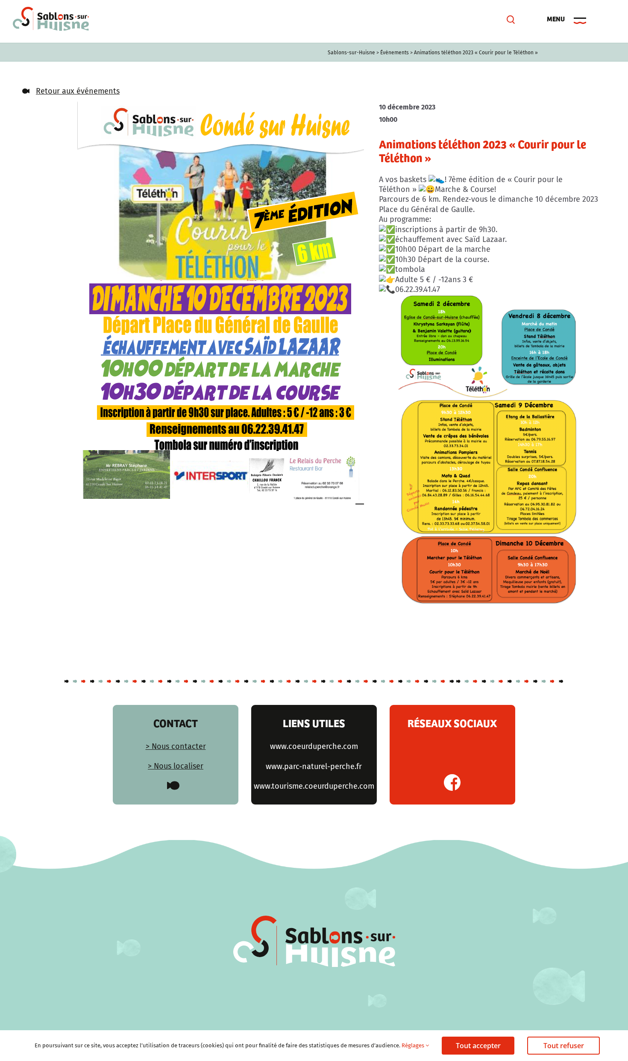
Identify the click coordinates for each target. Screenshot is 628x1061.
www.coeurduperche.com (314, 746)
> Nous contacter (176, 746)
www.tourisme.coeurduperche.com (314, 786)
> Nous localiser (175, 766)
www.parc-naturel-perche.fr (314, 766)
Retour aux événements (78, 91)
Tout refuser (563, 1045)
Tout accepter (478, 1045)
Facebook (452, 782)
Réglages (414, 1045)
